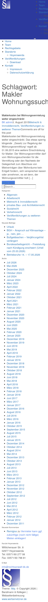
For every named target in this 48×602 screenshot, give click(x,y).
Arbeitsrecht (13, 198)
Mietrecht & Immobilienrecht (22, 201)
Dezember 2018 (15, 363)
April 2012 (12, 509)
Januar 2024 (13, 280)
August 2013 (14, 464)
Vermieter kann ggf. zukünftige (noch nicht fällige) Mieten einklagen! (24, 534)
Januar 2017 (13, 405)
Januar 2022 (13, 293)
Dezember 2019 (15, 339)
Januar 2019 (13, 360)
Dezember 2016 (15, 408)
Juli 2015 (11, 436)
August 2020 (14, 321)
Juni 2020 (12, 325)
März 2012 (12, 513)
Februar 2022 (14, 290)
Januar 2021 (13, 311)
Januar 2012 (13, 520)
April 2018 (12, 384)
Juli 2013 (11, 467)
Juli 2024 (11, 276)
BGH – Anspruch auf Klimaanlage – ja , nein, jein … (26, 232)
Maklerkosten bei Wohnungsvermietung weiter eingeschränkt (23, 116)
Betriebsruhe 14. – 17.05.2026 (23, 254)
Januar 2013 (13, 481)
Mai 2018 (12, 380)
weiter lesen (8, 182)
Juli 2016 (11, 415)
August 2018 (14, 374)
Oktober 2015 (14, 426)
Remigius (12, 531)
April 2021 (12, 300)
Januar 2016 (13, 422)
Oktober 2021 (14, 297)
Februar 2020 (14, 332)
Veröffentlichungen (15, 58)
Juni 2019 (12, 346)
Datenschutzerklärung (22, 72)
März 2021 (12, 304)
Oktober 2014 (14, 447)
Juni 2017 (12, 398)
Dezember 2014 (15, 443)
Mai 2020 (12, 328)
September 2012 (16, 495)
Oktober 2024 (14, 273)
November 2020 (15, 318)
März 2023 (12, 283)
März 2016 (12, 419)
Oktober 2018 (14, 370)
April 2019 (12, 353)
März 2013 (12, 474)
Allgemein (12, 194)
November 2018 (15, 367)
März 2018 (12, 387)
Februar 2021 (14, 307)
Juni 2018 (12, 377)
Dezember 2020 (15, 314)
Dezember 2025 (15, 269)
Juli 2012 (11, 499)
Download (15, 62)
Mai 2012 (12, 506)
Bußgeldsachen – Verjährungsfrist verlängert (25, 238)
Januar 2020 (13, 335)
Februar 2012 (14, 516)
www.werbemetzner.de (14, 599)
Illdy (13, 588)
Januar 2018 (13, 394)
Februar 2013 (14, 478)
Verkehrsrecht (14, 212)
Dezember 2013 (15, 457)
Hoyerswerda (17, 55)
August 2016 (14, 412)
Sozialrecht (13, 208)
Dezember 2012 (15, 485)
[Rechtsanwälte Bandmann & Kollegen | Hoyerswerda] (6, 4)
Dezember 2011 (15, 523)
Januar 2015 (13, 440)
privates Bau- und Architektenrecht (26, 205)
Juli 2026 (11, 262)
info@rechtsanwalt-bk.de (15, 566)
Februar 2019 (14, 356)
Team (42, 5)
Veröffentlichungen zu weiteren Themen (23, 217)
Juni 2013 (12, 471)
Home (8, 41)
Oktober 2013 (14, 460)
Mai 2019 (12, 349)
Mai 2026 (12, 266)
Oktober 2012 (14, 492)
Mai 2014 (12, 454)
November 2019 (15, 342)
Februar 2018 (14, 391)
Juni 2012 (12, 502)
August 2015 (14, 433)
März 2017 (12, 401)
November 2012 (15, 488)
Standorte (10, 51)
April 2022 (12, 287)
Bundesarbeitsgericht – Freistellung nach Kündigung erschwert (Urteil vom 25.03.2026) (26, 247)
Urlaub (10, 226)
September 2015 (16, 429)
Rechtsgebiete (13, 48)
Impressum (16, 69)
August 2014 (14, 450)
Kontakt (43, 26)
